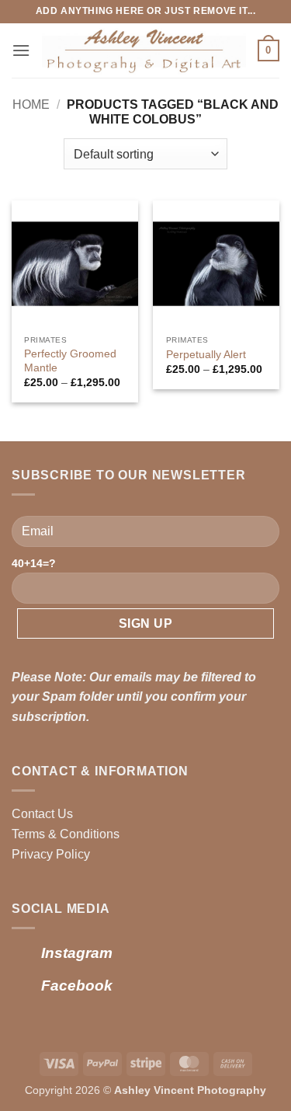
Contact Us (42, 813)
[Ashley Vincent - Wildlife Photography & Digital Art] (144, 51)
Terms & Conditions (66, 834)
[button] (21, 50)
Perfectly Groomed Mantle (70, 361)
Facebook (77, 985)
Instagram (77, 953)
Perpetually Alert (206, 354)
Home (31, 104)
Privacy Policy (51, 854)
